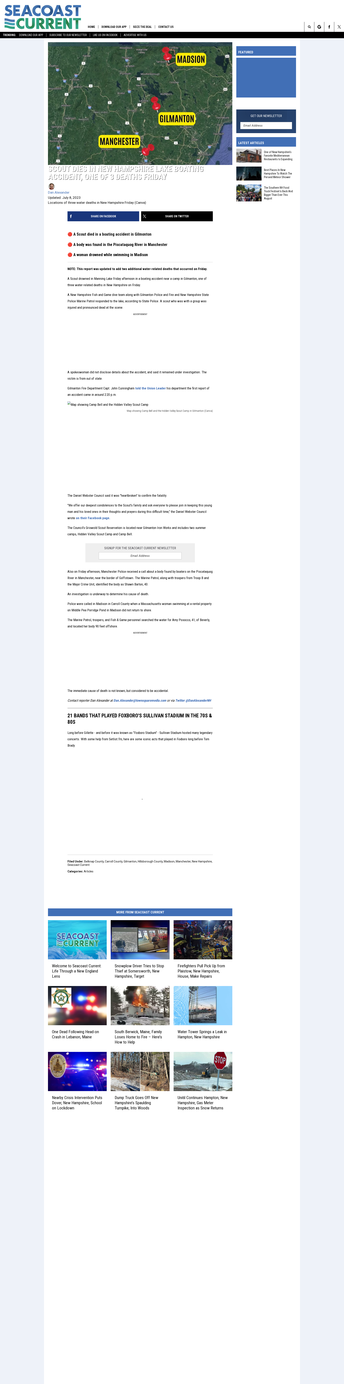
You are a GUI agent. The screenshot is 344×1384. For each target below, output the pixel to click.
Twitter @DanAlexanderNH (193, 700)
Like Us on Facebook (105, 35)
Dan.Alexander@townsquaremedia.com (139, 700)
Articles (88, 871)
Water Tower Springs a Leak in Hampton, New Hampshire (202, 1034)
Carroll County (113, 861)
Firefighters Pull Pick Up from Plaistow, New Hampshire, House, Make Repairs (201, 971)
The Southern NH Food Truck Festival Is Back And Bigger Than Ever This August (278, 193)
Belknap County (94, 861)
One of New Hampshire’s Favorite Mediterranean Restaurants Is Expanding (278, 155)
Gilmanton (130, 861)
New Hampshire (202, 861)
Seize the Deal (142, 26)
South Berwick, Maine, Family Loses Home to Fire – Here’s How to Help (138, 1037)
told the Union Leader (150, 388)
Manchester (183, 861)
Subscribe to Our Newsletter (68, 35)
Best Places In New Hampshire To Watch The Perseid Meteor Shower (278, 173)
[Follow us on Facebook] (329, 27)
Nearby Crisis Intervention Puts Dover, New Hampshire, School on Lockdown (77, 1102)
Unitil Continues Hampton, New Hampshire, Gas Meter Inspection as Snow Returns (203, 1102)
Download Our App (31, 35)
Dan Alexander (58, 192)
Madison (169, 861)
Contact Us (166, 26)
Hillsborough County (150, 861)
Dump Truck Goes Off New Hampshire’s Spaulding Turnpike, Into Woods (136, 1102)
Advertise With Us (135, 35)
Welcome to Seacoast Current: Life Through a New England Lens (76, 971)
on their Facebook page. (93, 518)
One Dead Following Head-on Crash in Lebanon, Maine (75, 1034)
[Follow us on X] (339, 27)
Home (91, 26)
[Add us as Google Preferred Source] (319, 27)
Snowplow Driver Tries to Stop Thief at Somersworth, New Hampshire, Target (139, 971)
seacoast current (78, 864)
